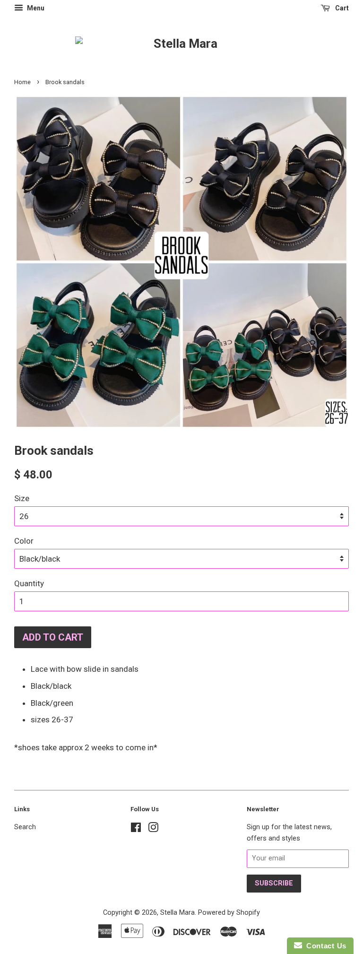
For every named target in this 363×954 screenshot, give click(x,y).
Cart (341, 8)
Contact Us (324, 946)
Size (21, 498)
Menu (35, 8)
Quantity (29, 583)
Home (22, 82)
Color (24, 541)
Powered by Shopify (229, 913)
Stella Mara (177, 913)
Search (25, 827)
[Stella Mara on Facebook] (135, 829)
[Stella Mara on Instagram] (153, 829)
